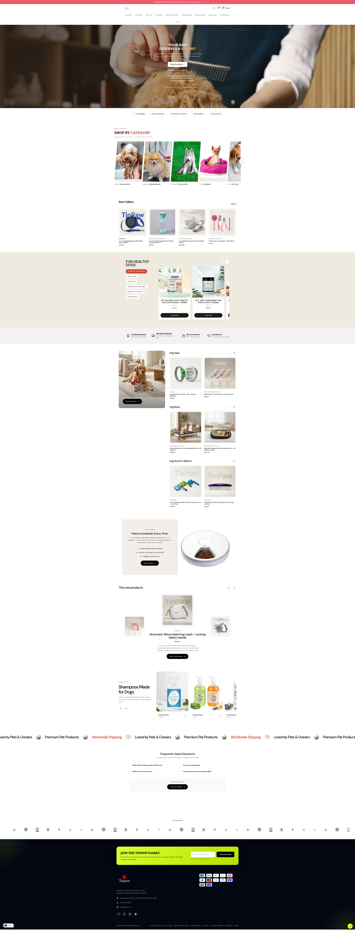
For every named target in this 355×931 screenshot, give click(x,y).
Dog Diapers (212, 15)
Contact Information (217, 925)
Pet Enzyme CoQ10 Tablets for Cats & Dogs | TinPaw (174, 301)
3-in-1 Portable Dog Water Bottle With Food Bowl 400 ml (161, 242)
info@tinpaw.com (125, 907)
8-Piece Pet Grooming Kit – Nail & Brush (221, 241)
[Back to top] (350, 926)
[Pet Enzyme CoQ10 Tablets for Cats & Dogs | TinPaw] (174, 282)
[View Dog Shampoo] (185, 716)
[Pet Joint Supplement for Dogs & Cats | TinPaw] (208, 282)
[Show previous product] (134, 626)
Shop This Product (176, 656)
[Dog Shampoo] (172, 692)
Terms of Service (156, 925)
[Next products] (227, 261)
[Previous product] (228, 587)
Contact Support (176, 787)
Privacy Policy (168, 925)
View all (233, 204)
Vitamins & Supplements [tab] (136, 271)
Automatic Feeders (172, 15)
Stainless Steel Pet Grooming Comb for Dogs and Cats (219, 503)
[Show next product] (220, 626)
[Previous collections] (121, 708)
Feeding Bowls (187, 15)
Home (177, 21)
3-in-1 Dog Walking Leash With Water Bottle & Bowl (131, 242)
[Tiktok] (118, 914)
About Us (206, 925)
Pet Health (138, 15)
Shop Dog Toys (131, 401)
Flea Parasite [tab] (133, 297)
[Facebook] (124, 914)
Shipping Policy (196, 925)
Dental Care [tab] (132, 276)
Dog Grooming (200, 15)
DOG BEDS (207, 184)
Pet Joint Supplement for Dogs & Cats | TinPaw (208, 301)
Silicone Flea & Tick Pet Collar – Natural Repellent (183, 395)
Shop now (174, 315)
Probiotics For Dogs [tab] (135, 291)
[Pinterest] (135, 914)
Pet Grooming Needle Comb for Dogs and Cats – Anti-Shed (185, 503)
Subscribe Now (225, 854)
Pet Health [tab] (132, 281)
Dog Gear (159, 15)
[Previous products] (222, 261)
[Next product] (234, 587)
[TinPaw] (126, 8)
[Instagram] (130, 914)
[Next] (241, 161)
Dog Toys (149, 15)
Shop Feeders (148, 563)
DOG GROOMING (155, 184)
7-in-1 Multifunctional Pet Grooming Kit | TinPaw (191, 242)
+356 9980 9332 (125, 903)
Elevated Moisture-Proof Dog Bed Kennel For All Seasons (185, 449)
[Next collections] (126, 708)
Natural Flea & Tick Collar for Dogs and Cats (218, 394)
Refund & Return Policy (181, 925)
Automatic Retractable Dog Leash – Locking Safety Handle (177, 636)
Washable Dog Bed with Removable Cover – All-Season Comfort (220, 449)
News (237, 925)
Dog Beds (128, 15)
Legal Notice (229, 925)
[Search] (213, 8)
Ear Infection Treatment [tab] (137, 286)
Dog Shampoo (225, 15)
